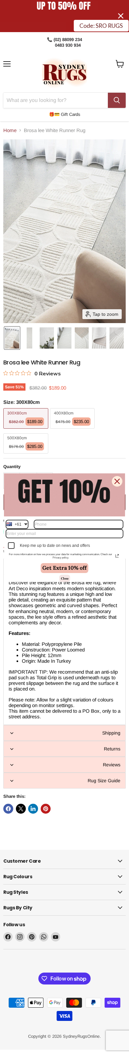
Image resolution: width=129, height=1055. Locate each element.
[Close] (117, 481)
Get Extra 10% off (64, 567)
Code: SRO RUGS (101, 25)
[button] (12, 338)
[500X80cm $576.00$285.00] (26, 455)
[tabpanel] (64, 649)
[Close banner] (121, 16)
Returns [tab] (112, 748)
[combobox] (17, 524)
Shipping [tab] (111, 733)
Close (64, 578)
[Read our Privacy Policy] (117, 556)
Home (10, 130)
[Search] (117, 100)
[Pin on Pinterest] (46, 809)
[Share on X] (21, 809)
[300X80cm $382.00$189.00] (26, 430)
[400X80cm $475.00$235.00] (73, 430)
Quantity (12, 466)
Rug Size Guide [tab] (104, 780)
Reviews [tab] (111, 764)
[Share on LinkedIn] (33, 809)
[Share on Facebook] (8, 809)
